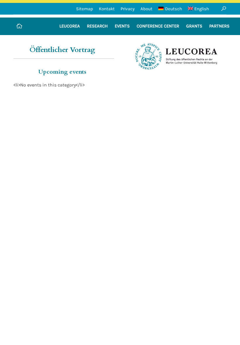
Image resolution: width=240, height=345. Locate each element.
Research (97, 26)
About (146, 8)
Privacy (128, 8)
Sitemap (84, 8)
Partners (219, 26)
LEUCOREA (69, 26)
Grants (194, 26)
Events (122, 26)
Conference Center (158, 26)
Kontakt (107, 8)
